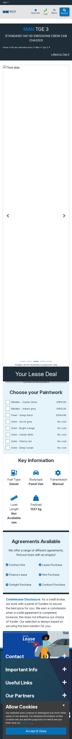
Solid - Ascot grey (21, 421)
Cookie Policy (26, 723)
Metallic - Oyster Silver (24, 402)
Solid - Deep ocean (22, 447)
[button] (8, 215)
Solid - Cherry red (21, 441)
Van (5, 2)
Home (5, 47)
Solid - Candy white (22, 434)
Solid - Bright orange (23, 428)
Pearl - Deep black (22, 415)
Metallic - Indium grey (23, 408)
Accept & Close (36, 731)
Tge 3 (45, 47)
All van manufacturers (22, 47)
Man (37, 47)
